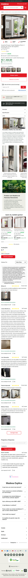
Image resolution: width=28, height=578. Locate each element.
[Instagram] (5, 555)
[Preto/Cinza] (19, 70)
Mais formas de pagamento (6, 63)
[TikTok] (22, 555)
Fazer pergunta (8, 449)
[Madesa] (5, 4)
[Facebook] (8, 555)
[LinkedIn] (17, 555)
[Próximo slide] (26, 26)
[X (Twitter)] (20, 555)
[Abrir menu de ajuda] (25, 570)
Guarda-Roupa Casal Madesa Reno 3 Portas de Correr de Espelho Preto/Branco (16, 12)
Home (2, 12)
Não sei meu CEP (22, 90)
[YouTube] (11, 555)
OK (23, 87)
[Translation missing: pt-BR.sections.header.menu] (2, 7)
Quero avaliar (8, 256)
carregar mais (14, 432)
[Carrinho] (25, 7)
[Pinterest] (14, 555)
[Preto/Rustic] (13, 70)
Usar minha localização (9, 90)
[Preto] (8, 70)
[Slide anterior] (1, 26)
